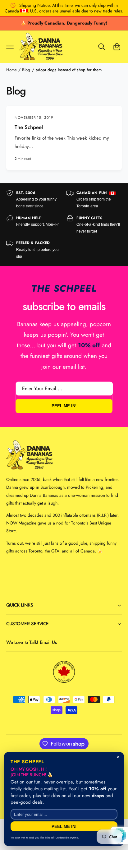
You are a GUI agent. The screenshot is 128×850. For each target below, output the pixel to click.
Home (11, 70)
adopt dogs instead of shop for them (69, 70)
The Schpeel (29, 127)
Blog (26, 70)
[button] (10, 46)
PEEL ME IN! (64, 406)
